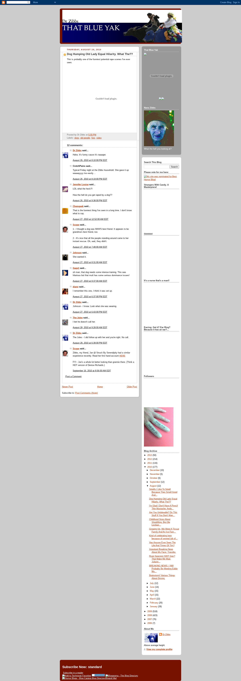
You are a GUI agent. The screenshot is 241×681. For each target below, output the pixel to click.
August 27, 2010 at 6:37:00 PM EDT (90, 297)
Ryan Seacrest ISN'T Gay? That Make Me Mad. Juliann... (162, 559)
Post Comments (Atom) (86, 393)
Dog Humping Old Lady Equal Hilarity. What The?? (100, 54)
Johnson (77, 253)
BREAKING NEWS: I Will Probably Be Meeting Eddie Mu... (163, 569)
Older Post (132, 387)
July (152, 583)
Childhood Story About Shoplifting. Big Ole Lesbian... (159, 522)
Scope (76, 225)
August (153, 486)
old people (85, 138)
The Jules (78, 318)
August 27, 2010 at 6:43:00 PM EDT (90, 312)
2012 (150, 459)
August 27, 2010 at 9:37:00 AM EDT (90, 281)
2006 (150, 623)
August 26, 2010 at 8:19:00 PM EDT (90, 179)
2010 (150, 467)
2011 (150, 463)
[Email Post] (97, 135)
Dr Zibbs (77, 150)
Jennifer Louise (81, 184)
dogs (76, 138)
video (98, 138)
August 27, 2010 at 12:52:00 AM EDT (90, 219)
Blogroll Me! (111, 678)
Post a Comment (73, 376)
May (152, 591)
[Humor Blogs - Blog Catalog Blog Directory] (83, 678)
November (155, 474)
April (152, 595)
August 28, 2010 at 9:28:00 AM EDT (90, 327)
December (155, 470)
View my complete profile (159, 649)
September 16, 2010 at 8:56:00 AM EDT (92, 371)
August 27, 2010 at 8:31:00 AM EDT (90, 262)
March (153, 599)
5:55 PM (92, 135)
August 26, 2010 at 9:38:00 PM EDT (90, 200)
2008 (150, 615)
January (154, 606)
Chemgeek (78, 206)
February (154, 603)
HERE (122, 356)
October (154, 478)
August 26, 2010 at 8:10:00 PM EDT (90, 160)
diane (75, 287)
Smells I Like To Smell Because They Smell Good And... (163, 492)
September (155, 482)
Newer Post (67, 387)
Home (100, 387)
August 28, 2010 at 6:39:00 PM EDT (90, 343)
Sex (93, 138)
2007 (150, 619)
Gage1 (76, 268)
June (152, 587)
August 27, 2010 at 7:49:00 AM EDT (90, 247)
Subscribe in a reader (73, 673)
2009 (150, 611)
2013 (150, 455)
